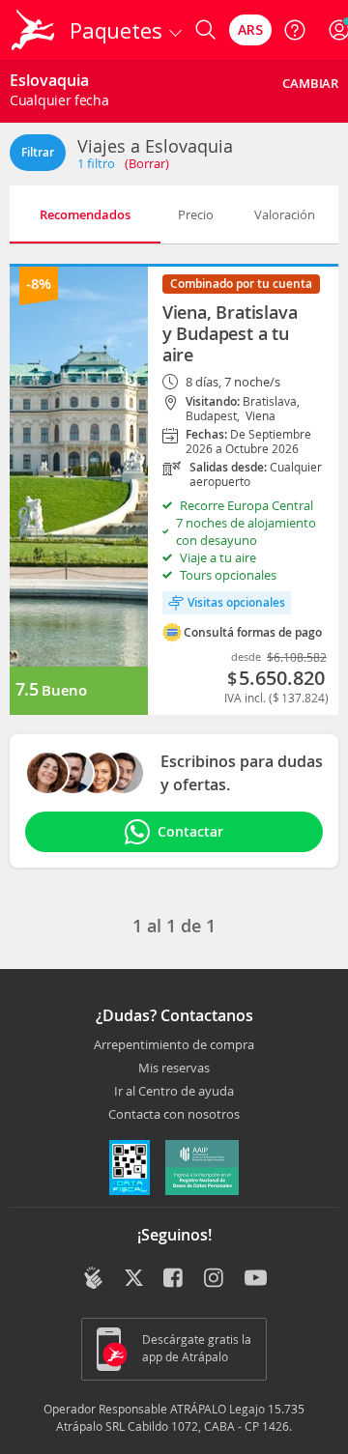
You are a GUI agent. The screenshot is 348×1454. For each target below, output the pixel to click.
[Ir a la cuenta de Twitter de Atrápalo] (134, 1279)
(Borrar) (147, 163)
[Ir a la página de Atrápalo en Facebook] (174, 1279)
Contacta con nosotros (174, 1115)
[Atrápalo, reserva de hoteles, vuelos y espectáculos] (33, 30)
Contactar (190, 831)
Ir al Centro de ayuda (174, 1091)
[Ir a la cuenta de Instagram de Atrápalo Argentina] (215, 1279)
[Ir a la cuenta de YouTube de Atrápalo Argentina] (256, 1279)
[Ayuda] (294, 30)
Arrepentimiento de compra (174, 1045)
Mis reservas (174, 1068)
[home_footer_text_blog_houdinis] (93, 1277)
